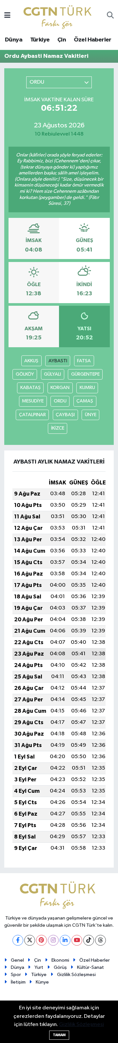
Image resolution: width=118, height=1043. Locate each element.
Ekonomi (60, 960)
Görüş (60, 967)
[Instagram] (53, 940)
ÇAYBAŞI (65, 414)
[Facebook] (17, 940)
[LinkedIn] (65, 940)
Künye (42, 982)
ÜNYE (90, 414)
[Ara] (110, 16)
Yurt (38, 967)
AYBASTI (58, 360)
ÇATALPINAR (32, 414)
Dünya (13, 40)
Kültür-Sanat (90, 967)
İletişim (18, 982)
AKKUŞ (31, 360)
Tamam (59, 1035)
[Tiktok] (88, 940)
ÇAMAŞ (84, 401)
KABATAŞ (30, 387)
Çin (61, 40)
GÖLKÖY (25, 374)
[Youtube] (76, 940)
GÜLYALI (52, 374)
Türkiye (40, 40)
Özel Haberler (92, 40)
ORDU (60, 401)
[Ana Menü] (7, 16)
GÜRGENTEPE (85, 374)
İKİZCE (57, 428)
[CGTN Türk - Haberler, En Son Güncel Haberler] (59, 15)
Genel (17, 960)
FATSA (84, 360)
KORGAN (59, 387)
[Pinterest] (41, 940)
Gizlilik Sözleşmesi (76, 974)
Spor (16, 974)
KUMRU (87, 387)
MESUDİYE (33, 401)
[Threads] (100, 940)
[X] (29, 940)
